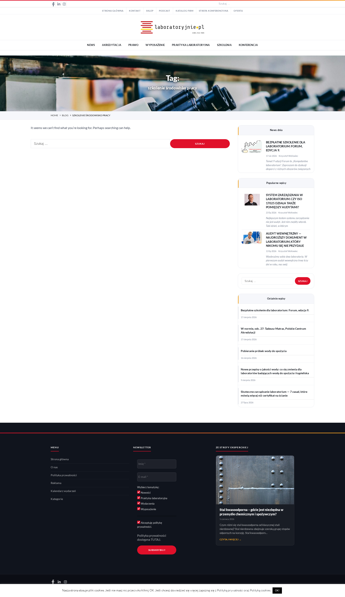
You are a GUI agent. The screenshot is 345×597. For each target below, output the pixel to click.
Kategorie (57, 499)
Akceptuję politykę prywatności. (149, 524)
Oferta (238, 11)
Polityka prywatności (64, 475)
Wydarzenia (147, 503)
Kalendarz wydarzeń (63, 491)
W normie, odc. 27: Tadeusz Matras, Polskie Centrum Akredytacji (273, 330)
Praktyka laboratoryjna (153, 498)
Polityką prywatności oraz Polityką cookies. (244, 590)
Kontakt (135, 11)
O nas (54, 467)
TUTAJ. (156, 539)
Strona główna (113, 11)
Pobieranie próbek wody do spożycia (264, 351)
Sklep (150, 11)
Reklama (56, 483)
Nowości (145, 492)
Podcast (164, 11)
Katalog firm (184, 11)
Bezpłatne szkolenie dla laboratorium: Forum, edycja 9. (285, 146)
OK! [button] (277, 590)
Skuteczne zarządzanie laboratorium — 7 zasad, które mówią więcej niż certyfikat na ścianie (274, 393)
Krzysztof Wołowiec (288, 156)
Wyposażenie (148, 509)
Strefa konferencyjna (213, 11)
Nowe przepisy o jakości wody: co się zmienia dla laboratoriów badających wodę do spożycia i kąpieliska (275, 371)
